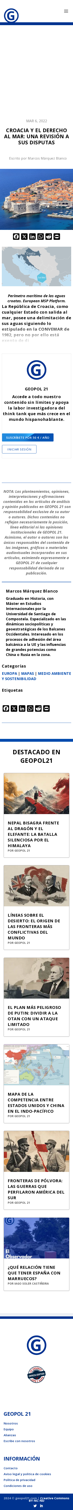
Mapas (27, 673)
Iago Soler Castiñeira (31, 1283)
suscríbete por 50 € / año (27, 437)
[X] (24, 237)
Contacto (11, 1468)
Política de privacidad (19, 1480)
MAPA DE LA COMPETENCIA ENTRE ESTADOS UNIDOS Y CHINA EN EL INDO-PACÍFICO (36, 1102)
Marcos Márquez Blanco (47, 158)
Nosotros (11, 1423)
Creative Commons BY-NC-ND (49, 1499)
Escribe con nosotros (19, 1441)
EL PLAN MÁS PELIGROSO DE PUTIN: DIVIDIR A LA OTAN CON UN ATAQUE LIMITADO (34, 1016)
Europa (9, 673)
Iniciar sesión (19, 449)
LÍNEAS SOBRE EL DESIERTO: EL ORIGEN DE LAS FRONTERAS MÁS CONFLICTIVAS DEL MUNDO (34, 926)
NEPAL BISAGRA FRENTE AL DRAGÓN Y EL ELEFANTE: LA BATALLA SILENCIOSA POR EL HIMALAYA (33, 834)
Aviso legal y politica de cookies (27, 1474)
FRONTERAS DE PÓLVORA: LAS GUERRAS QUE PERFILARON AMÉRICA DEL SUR (36, 1189)
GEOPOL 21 (22, 850)
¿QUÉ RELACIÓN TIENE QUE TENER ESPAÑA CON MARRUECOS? (34, 1273)
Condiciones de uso (18, 1486)
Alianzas (10, 1435)
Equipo (9, 1429)
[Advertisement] (36, 73)
